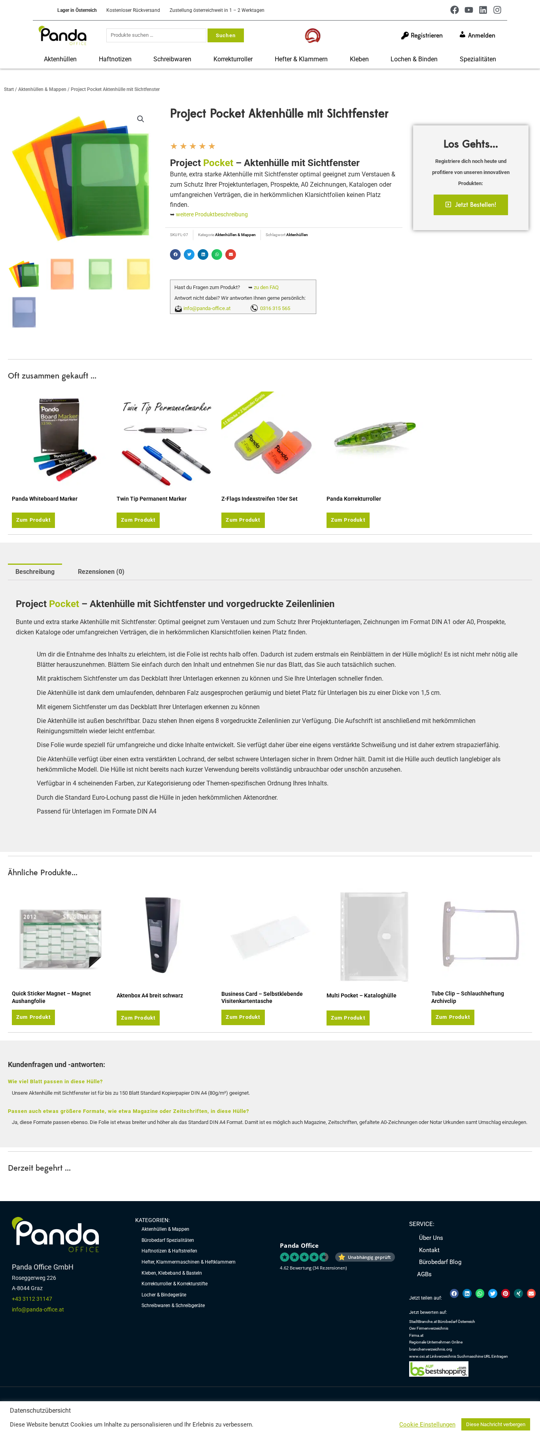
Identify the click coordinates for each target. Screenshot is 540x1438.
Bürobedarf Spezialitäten (168, 1240)
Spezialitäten (478, 59)
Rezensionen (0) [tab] (101, 571)
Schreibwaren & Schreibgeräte (173, 1305)
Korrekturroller (233, 59)
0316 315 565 (274, 308)
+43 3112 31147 (32, 1299)
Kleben (359, 59)
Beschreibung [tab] (35, 571)
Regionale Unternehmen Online (436, 1342)
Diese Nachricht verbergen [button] (495, 1424)
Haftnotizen (115, 59)
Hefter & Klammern (301, 59)
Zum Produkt (33, 520)
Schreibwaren (172, 59)
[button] (141, 119)
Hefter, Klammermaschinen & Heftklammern (189, 1262)
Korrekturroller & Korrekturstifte (175, 1284)
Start (9, 89)
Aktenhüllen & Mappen (42, 89)
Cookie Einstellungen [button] (427, 1424)
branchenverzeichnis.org (430, 1349)
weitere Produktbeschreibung (212, 214)
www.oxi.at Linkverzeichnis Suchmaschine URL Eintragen (458, 1356)
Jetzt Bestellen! (475, 205)
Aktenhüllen (60, 59)
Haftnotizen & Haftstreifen (169, 1251)
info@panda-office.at (206, 308)
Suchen (226, 35)
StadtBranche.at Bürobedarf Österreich (442, 1321)
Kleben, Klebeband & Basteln (172, 1273)
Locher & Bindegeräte (164, 1295)
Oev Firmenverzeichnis (428, 1328)
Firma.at (416, 1335)
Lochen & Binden (414, 59)
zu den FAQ (266, 287)
